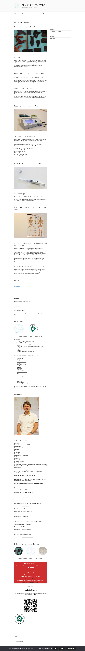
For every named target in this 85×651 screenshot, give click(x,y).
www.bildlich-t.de (28, 524)
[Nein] (83, 648)
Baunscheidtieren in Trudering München (29, 74)
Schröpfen (19, 360)
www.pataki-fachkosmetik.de (26, 529)
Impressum (16, 638)
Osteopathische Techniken (21, 364)
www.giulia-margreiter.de (25, 531)
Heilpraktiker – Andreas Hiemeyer (26, 544)
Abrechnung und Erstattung (55, 31)
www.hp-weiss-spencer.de (27, 534)
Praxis (23, 13)
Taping (18, 373)
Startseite (52, 29)
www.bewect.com (25, 516)
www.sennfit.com (24, 519)
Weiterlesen (71, 648)
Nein (62, 648)
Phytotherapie (19, 368)
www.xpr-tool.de (34, 475)
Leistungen (16, 13)
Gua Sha (18, 359)
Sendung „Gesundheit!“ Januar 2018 (34, 485)
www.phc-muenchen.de (18, 480)
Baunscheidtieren (20, 365)
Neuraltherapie (19, 369)
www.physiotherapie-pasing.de (27, 500)
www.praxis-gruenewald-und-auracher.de (34, 503)
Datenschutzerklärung (18, 641)
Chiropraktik (19, 363)
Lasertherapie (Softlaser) (21, 362)
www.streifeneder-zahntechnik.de (27, 537)
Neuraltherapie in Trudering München (28, 163)
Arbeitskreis (24, 483)
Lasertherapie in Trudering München (27, 106)
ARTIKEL (35, 492)
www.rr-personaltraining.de (25, 513)
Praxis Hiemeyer (34, 5)
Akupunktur (19, 367)
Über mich (29, 13)
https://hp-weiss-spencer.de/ (30, 578)
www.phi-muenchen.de (27, 480)
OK (55, 648)
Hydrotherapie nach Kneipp (22, 372)
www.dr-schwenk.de (25, 506)
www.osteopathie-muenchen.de (26, 511)
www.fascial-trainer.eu (18, 472)
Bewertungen (36, 13)
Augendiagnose (19, 347)
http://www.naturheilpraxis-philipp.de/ (30, 582)
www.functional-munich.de (25, 508)
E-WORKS (23, 526)
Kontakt (43, 13)
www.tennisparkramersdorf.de (36, 521)
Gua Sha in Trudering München (25, 27)
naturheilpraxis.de (32, 489)
